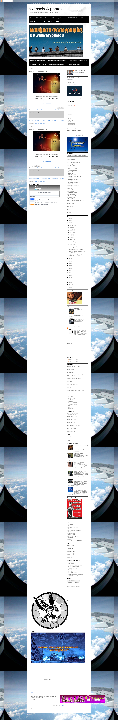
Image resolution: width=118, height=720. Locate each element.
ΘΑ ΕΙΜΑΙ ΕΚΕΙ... (72, 165)
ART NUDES (70, 417)
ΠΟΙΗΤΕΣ (70, 203)
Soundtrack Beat (71, 533)
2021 (70, 260)
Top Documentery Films (73, 527)
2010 (70, 279)
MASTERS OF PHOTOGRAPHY (74, 423)
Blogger (63, 705)
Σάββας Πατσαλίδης (72, 440)
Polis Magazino (71, 563)
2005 (70, 287)
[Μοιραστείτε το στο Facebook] (61, 108)
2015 (70, 270)
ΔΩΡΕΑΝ (70, 164)
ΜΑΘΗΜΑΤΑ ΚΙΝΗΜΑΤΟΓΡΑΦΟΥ (57, 60)
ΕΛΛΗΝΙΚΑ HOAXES (72, 572)
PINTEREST (33, 21)
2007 (70, 284)
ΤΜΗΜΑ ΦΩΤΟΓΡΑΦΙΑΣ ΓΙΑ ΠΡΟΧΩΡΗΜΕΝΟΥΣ (74, 131)
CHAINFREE (70, 537)
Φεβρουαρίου (72, 242)
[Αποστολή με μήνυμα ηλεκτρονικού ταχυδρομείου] (58, 108)
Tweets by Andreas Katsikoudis (73, 586)
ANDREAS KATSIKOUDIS (80, 70)
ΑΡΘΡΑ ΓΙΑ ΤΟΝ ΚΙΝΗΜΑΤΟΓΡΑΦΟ (78, 60)
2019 (70, 263)
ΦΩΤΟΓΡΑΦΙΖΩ (71, 422)
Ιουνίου (71, 235)
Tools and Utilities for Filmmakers (75, 530)
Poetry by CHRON (72, 436)
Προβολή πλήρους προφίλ (78, 72)
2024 (70, 222)
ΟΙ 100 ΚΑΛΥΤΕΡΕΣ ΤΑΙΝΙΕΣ (74, 536)
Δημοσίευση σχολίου (36, 115)
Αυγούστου (72, 232)
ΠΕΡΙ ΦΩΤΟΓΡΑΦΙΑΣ (72, 428)
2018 (70, 265)
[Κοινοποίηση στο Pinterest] (63, 108)
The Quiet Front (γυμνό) (73, 416)
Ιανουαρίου (72, 244)
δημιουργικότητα (71, 195)
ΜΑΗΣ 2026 (70, 79)
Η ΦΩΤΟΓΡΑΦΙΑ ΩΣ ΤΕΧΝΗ (74, 176)
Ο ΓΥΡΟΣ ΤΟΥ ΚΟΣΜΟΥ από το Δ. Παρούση (77, 386)
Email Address (71, 105)
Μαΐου (71, 237)
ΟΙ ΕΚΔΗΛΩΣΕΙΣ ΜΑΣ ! (74, 64)
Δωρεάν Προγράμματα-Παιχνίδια (74, 378)
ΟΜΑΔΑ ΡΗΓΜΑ (71, 389)
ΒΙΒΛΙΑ (69, 173)
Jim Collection (71, 399)
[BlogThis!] (59, 108)
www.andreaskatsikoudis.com (56, 64)
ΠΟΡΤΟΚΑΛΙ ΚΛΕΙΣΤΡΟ (74, 308)
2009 (70, 280)
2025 (70, 220)
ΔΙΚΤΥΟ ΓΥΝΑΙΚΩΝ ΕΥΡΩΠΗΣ (74, 371)
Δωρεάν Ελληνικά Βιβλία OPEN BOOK (76, 377)
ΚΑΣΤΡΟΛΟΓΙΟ (71, 426)
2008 (70, 282)
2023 (70, 224)
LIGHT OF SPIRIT (72, 420)
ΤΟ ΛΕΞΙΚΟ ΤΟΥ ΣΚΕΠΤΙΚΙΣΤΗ (74, 366)
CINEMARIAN (71, 372)
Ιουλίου (71, 234)
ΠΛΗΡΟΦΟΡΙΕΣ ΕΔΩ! (46, 103)
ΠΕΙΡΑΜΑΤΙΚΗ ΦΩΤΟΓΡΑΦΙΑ (74, 425)
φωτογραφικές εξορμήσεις (73, 182)
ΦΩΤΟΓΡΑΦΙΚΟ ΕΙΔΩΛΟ (73, 404)
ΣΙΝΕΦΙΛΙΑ (70, 539)
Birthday (69, 118)
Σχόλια (70, 361)
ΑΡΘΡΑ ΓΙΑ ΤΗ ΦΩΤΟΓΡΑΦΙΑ (38, 64)
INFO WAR (70, 571)
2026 (70, 218)
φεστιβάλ (70, 191)
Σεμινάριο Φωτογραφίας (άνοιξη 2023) (76, 254)
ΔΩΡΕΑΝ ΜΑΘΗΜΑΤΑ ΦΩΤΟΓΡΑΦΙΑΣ (78, 454)
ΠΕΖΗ (69, 387)
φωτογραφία (52, 109)
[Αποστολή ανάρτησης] (55, 107)
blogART (70, 557)
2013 (70, 273)
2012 (70, 275)
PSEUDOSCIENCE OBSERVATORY (75, 565)
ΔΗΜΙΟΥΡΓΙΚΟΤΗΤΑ (72, 18)
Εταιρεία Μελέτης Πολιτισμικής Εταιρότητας (76, 374)
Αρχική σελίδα (46, 120)
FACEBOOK (39, 18)
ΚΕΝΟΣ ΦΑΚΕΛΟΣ (72, 375)
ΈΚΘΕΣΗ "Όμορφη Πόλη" (74, 255)
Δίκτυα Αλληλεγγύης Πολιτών (74, 380)
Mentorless (70, 524)
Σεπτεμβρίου (72, 230)
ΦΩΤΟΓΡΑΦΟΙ (71, 174)
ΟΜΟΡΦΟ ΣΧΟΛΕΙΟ (73, 328)
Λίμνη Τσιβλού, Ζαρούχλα (74, 247)
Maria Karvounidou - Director (74, 528)
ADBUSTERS (71, 554)
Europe (69, 198)
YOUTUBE (57, 21)
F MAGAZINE (71, 396)
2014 (70, 272)
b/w (69, 212)
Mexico (69, 207)
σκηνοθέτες (70, 201)
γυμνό (69, 177)
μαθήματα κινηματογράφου (73, 179)
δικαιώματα (70, 197)
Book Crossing (71, 369)
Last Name (70, 114)
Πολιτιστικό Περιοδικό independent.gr (75, 574)
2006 (70, 286)
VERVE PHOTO (71, 398)
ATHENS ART (71, 562)
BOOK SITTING (71, 550)
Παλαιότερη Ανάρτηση (58, 120)
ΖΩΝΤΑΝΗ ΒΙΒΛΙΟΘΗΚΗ (73, 384)
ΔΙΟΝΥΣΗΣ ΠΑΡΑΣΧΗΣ (73, 413)
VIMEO (49, 21)
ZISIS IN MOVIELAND (72, 534)
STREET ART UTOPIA (72, 414)
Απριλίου (72, 239)
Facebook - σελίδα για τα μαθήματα (54, 18)
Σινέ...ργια (71, 318)
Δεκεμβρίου (72, 225)
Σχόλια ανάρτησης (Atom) (40, 123)
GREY (69, 405)
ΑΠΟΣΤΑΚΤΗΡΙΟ (71, 551)
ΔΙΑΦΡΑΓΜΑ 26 (71, 168)
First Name (70, 110)
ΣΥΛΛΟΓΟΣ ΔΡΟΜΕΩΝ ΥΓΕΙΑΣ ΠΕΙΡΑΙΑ (76, 392)
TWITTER (42, 21)
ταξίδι (69, 180)
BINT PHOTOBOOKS (72, 402)
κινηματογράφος (36, 109)
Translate (77, 582)
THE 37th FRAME (71, 408)
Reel (69, 522)
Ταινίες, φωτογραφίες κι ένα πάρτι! (81, 445)
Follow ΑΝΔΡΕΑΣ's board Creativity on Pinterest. (77, 155)
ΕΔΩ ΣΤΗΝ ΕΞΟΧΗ (72, 383)
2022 (70, 258)
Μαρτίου (71, 241)
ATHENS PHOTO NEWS (73, 568)
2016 (70, 268)
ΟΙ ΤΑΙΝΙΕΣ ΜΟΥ (71, 194)
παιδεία (69, 189)
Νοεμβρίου (72, 227)
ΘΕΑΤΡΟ (70, 213)
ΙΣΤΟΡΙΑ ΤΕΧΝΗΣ (72, 192)
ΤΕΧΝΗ (69, 171)
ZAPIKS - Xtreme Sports (73, 575)
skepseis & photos (45, 9)
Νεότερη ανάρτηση (34, 120)
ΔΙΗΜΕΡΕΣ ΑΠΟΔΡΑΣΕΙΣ (73, 566)
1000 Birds (70, 407)
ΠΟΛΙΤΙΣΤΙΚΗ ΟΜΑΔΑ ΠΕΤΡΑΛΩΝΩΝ (76, 390)
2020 (70, 261)
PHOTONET (70, 210)
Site (31, 18)
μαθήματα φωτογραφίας (44, 109)
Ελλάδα (69, 183)
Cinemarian (57, 109)
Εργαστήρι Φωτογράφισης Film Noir (76, 246)
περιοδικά (70, 206)
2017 (70, 267)
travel (69, 186)
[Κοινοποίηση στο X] (60, 108)
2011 (70, 277)
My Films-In (70, 531)
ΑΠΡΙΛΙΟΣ (70, 81)
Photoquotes (70, 401)
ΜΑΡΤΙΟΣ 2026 (71, 82)
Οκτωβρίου (72, 228)
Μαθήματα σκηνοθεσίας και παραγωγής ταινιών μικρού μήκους (79, 320)
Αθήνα (69, 167)
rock (69, 209)
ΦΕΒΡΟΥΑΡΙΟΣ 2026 (72, 84)
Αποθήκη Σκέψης (71, 368)
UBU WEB (70, 381)
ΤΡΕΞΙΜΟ (70, 204)
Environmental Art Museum (73, 556)
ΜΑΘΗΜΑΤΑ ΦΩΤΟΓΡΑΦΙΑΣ (37, 60)
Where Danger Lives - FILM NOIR (75, 540)
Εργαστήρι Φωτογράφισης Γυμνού (76, 249)
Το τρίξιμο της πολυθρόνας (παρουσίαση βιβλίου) (79, 463)
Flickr (82, 18)
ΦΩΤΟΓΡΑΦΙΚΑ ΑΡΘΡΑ (73, 185)
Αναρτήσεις (71, 359)
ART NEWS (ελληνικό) (72, 553)
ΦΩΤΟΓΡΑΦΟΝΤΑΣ (72, 419)
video (69, 188)
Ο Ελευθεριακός (71, 569)
